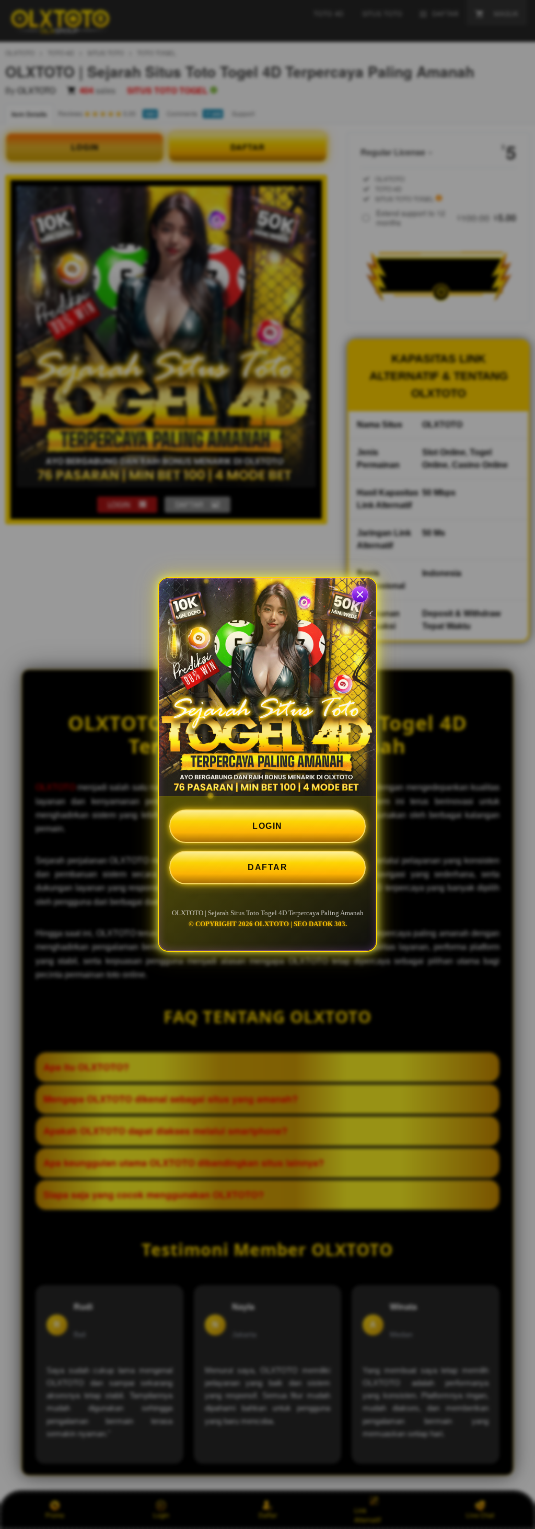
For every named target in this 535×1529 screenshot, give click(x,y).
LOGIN (267, 826)
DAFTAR (267, 867)
